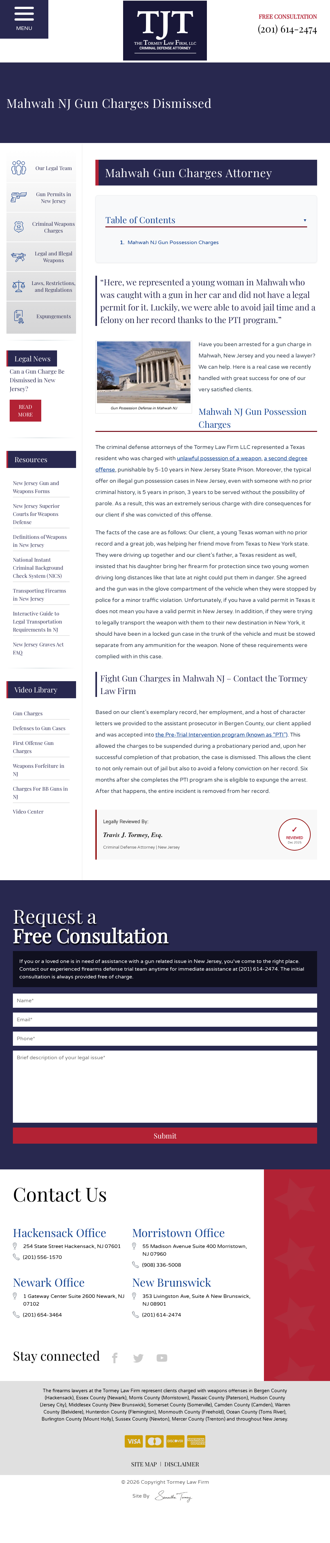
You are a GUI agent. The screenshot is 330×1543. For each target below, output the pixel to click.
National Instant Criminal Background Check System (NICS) (38, 567)
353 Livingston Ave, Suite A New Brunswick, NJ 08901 (196, 1300)
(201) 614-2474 (287, 28)
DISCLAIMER (181, 1464)
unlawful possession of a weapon (219, 458)
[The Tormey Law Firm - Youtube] (162, 1358)
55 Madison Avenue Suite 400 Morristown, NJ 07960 (194, 1250)
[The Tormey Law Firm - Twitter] (138, 1358)
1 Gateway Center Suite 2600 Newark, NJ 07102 (73, 1300)
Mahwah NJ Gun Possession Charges (173, 242)
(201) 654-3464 (42, 1315)
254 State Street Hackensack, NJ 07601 (72, 1246)
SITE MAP (144, 1464)
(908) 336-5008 (161, 1265)
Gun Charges (28, 713)
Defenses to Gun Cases (39, 728)
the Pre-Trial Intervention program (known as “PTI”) (221, 734)
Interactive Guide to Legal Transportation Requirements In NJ (37, 621)
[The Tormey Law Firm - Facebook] (115, 1358)
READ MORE (25, 410)
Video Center (28, 811)
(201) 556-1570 (42, 1257)
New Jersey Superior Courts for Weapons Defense (36, 513)
